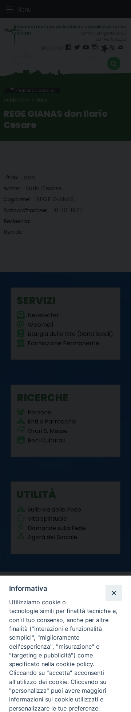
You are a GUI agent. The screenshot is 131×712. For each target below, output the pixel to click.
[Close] (114, 593)
